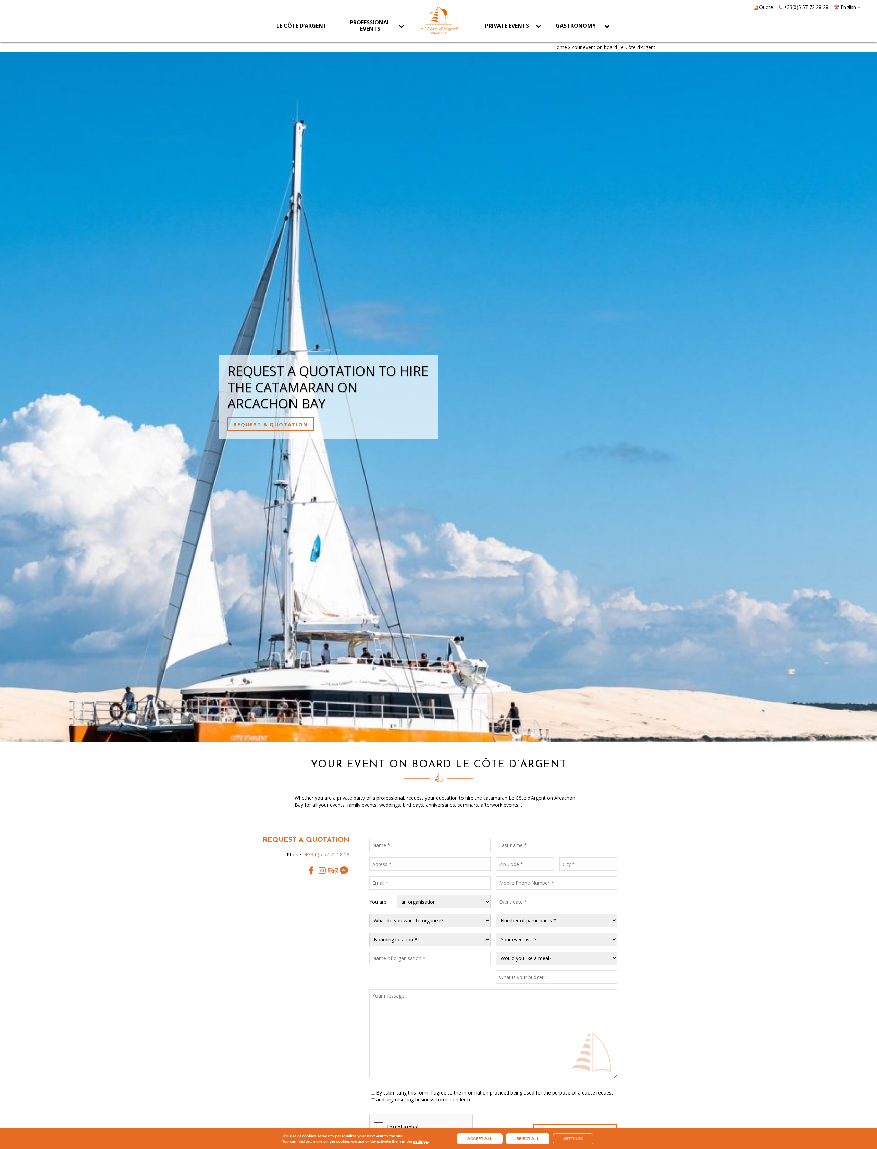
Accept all (479, 1138)
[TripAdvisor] (333, 870)
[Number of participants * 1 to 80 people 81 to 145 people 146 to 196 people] (556, 920)
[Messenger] (343, 870)
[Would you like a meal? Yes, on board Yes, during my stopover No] (556, 958)
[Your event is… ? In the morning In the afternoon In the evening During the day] (556, 939)
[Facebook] (311, 870)
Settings (573, 1138)
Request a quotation (271, 424)
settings (420, 1141)
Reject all (527, 1138)
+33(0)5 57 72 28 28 (806, 7)
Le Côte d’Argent (301, 25)
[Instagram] (322, 870)
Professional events (370, 25)
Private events (507, 25)
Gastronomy (576, 25)
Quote (766, 7)
